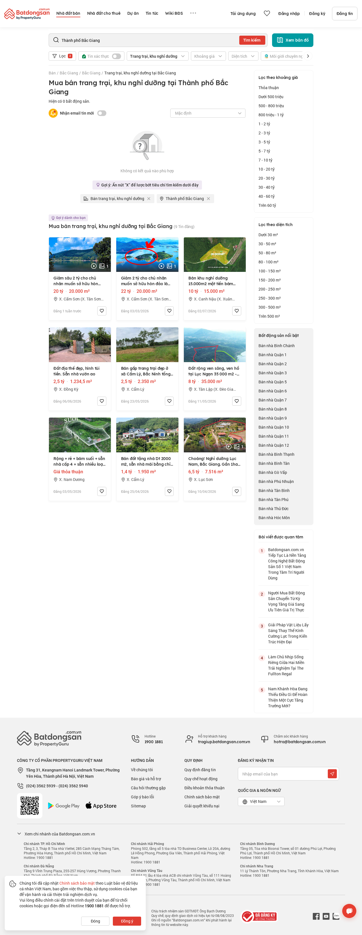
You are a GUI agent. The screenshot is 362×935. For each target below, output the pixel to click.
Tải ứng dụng (243, 13)
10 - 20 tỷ (266, 169)
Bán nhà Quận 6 (272, 391)
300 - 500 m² (269, 307)
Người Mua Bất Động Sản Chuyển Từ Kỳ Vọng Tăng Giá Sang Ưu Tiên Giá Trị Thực (286, 601)
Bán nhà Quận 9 (272, 418)
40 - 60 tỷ (266, 196)
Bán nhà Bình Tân (274, 463)
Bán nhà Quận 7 (272, 400)
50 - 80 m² (267, 252)
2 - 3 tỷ (264, 133)
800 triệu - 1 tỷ (271, 114)
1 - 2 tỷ (264, 123)
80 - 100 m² (268, 262)
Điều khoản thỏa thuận (204, 787)
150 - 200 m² (269, 280)
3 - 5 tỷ (264, 142)
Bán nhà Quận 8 (272, 409)
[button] (308, 56)
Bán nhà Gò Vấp (272, 472)
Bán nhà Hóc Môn (274, 517)
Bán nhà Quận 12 (273, 445)
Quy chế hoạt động (200, 778)
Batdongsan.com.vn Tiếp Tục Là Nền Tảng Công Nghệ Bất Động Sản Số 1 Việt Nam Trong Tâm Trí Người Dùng (287, 564)
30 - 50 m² (267, 243)
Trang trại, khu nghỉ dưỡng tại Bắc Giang (140, 73)
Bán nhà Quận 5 (272, 381)
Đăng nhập (289, 13)
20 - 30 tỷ (266, 178)
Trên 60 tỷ (267, 205)
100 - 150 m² (269, 271)
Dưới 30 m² (268, 234)
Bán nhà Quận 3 (272, 372)
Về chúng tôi (142, 769)
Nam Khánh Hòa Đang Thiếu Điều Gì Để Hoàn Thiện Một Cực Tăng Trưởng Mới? (287, 697)
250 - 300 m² (269, 298)
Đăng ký (317, 13)
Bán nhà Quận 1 (272, 354)
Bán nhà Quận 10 (273, 427)
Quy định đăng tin (200, 769)
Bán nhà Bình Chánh (276, 345)
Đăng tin (345, 13)
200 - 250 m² (269, 289)
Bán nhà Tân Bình (274, 490)
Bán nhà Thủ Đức (273, 508)
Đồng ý (127, 921)
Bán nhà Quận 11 (273, 436)
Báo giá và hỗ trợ (146, 778)
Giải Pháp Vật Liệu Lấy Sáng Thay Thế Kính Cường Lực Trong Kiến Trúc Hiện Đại (288, 633)
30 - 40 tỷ (266, 187)
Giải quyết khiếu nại (201, 806)
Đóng (95, 921)
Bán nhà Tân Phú (273, 499)
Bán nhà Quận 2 (272, 363)
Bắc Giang (69, 73)
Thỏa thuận (268, 87)
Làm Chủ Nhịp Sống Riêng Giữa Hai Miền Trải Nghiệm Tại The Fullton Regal (286, 665)
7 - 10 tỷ (265, 160)
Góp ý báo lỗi (142, 796)
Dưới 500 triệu (270, 96)
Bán (52, 73)
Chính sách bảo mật (202, 796)
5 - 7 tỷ (264, 151)
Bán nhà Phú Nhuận (276, 481)
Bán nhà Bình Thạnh (276, 454)
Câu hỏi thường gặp (148, 787)
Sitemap (138, 806)
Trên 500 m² (269, 316)
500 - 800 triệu (271, 105)
